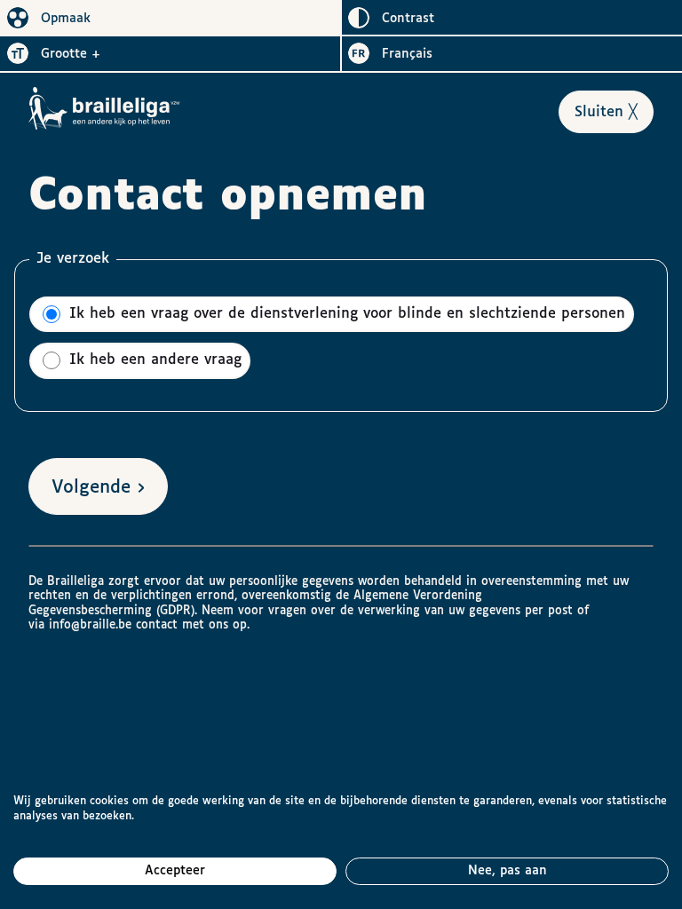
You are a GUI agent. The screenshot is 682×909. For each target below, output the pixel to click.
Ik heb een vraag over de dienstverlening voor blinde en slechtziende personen (344, 313)
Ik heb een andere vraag (153, 360)
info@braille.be (90, 625)
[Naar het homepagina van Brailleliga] (105, 108)
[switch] (170, 18)
